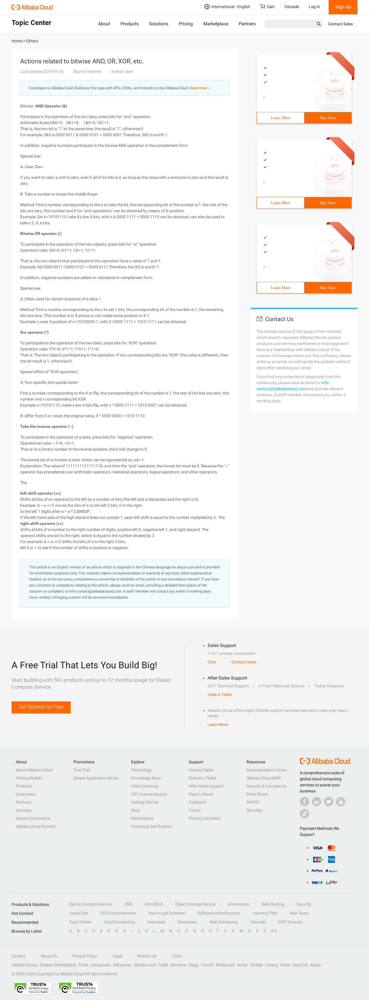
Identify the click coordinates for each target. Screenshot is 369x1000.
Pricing (186, 23)
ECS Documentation (118, 913)
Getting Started (145, 802)
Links (176, 956)
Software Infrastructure (218, 913)
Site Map (254, 810)
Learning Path (265, 913)
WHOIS (252, 802)
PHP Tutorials (290, 922)
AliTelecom (225, 965)
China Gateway (145, 786)
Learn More (280, 118)
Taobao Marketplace (57, 965)
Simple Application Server (96, 778)
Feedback (197, 802)
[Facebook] (304, 801)
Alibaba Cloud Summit (35, 826)
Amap (242, 965)
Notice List (147, 956)
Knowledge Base (146, 778)
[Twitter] (328, 801)
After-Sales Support (206, 786)
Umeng (271, 965)
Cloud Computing (119, 922)
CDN (128, 904)
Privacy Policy (84, 956)
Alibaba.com (145, 965)
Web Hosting (272, 904)
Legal (117, 956)
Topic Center (80, 922)
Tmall (83, 965)
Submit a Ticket (202, 778)
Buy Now (328, 118)
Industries (156, 922)
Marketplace (215, 23)
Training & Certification (151, 826)
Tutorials (258, 922)
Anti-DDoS (154, 904)
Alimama (178, 965)
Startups (23, 810)
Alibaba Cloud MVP (263, 778)
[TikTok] (304, 813)
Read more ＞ (200, 88)
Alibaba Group (24, 965)
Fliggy (193, 965)
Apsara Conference (33, 818)
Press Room (257, 794)
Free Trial (82, 770)
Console (292, 6)
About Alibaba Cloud (34, 770)
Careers (18, 956)
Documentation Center (266, 770)
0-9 (274, 931)
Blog (135, 810)
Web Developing (224, 922)
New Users (299, 913)
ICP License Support (149, 794)
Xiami (285, 965)
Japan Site (78, 913)
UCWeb (256, 965)
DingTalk (300, 965)
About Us (49, 956)
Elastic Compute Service (90, 904)
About (104, 23)
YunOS (207, 965)
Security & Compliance (266, 786)
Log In (314, 6)
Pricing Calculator (205, 818)
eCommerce (238, 904)
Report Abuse (201, 794)
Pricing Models (29, 778)
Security (304, 904)
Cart (271, 6)
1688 (163, 965)
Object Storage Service (195, 904)
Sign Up (343, 7)
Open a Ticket (220, 694)
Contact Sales (340, 24)
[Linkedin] (316, 801)
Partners (247, 23)
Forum (195, 810)
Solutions (158, 23)
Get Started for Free (41, 707)
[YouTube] (340, 801)
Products (130, 23)
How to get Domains (167, 913)
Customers (25, 794)
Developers (187, 922)
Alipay (315, 965)
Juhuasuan (100, 965)
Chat (212, 662)
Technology (141, 770)
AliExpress (122, 965)
